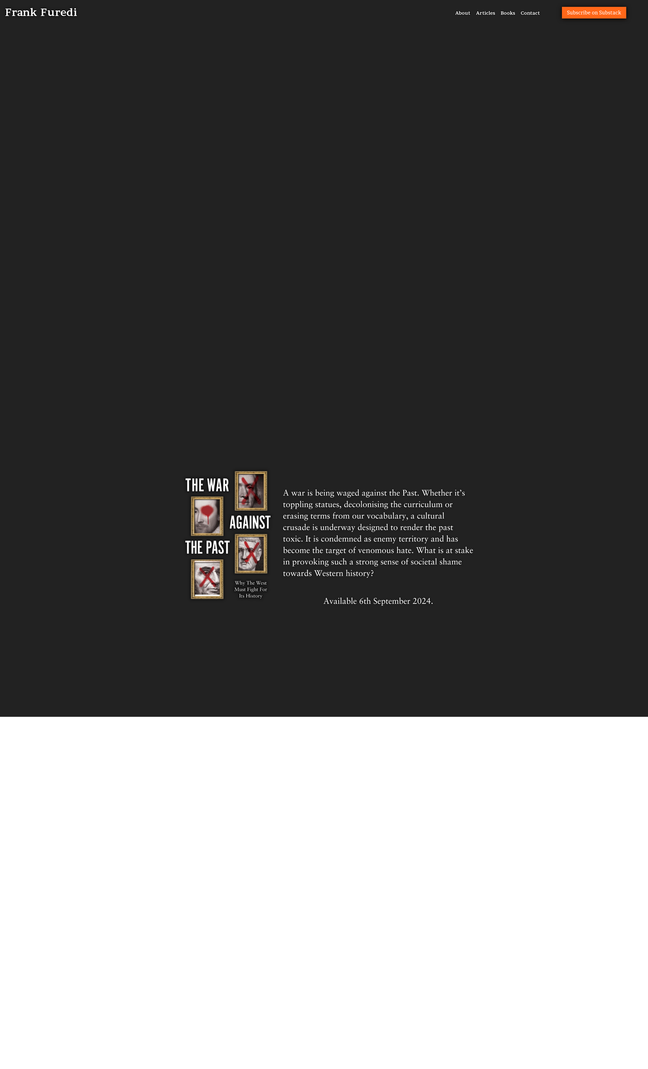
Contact (530, 13)
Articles (485, 13)
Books (508, 13)
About (462, 13)
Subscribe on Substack (594, 13)
